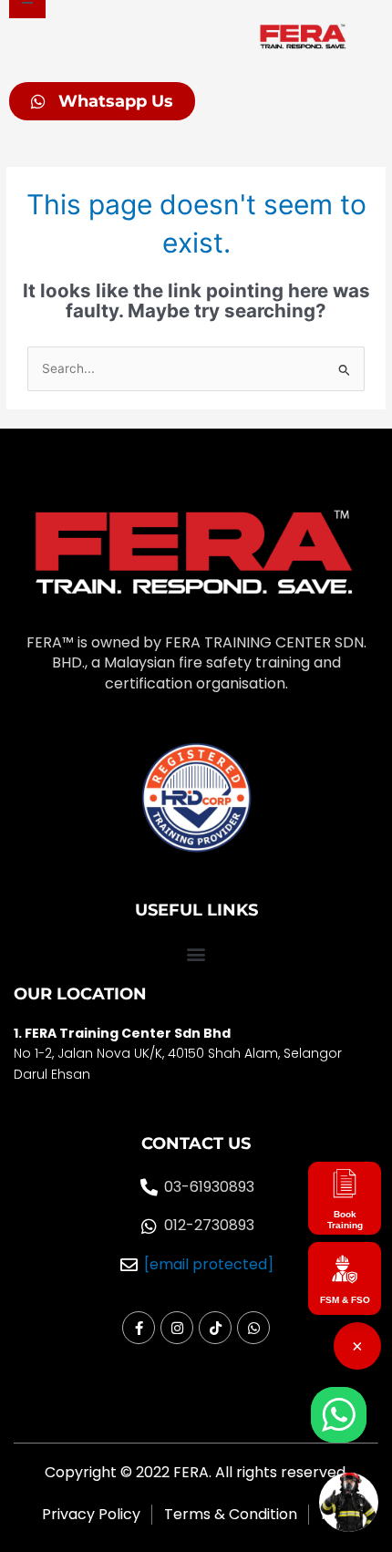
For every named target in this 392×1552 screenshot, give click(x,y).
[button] (196, 953)
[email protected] (208, 1265)
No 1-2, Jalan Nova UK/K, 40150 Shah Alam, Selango (175, 1053)
